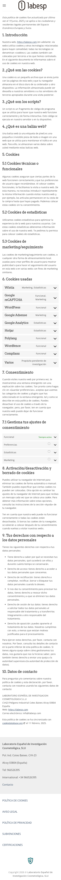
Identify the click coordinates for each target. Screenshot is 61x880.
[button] (4, 5)
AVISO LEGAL (9, 811)
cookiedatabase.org (12, 723)
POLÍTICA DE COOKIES (15, 800)
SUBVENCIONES (11, 834)
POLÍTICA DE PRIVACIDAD (17, 822)
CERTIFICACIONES (12, 845)
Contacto (7, 784)
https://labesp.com (27, 41)
